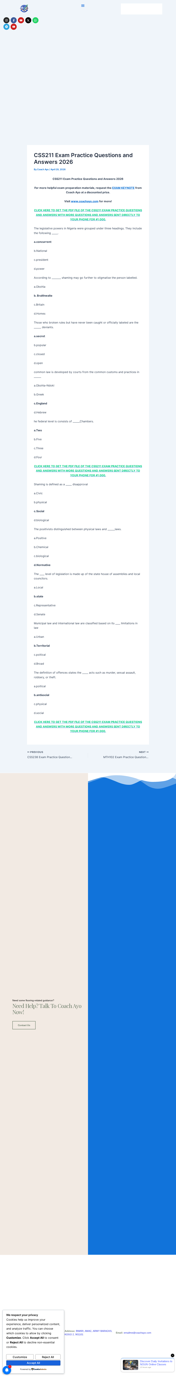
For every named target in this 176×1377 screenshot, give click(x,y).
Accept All (33, 1363)
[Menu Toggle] (83, 5)
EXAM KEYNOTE (123, 188)
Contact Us (24, 1025)
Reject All (48, 1357)
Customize (20, 1357)
